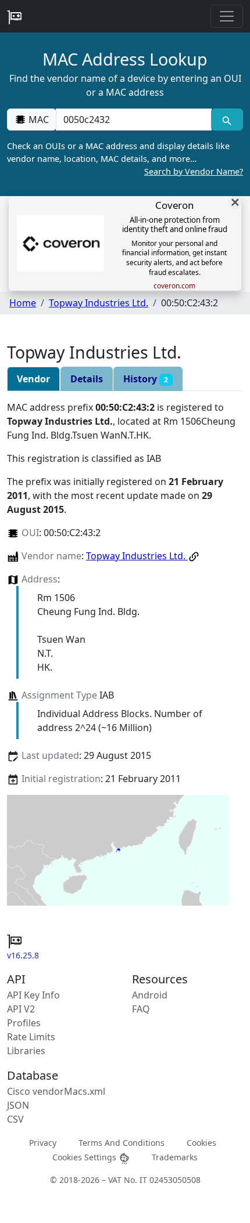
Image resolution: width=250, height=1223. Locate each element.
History (145, 378)
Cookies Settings (85, 1157)
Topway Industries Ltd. (98, 302)
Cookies (201, 1142)
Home (22, 302)
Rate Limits (31, 1036)
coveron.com (174, 286)
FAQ (141, 1009)
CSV (15, 1119)
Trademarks (175, 1157)
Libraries (26, 1050)
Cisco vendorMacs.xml (56, 1091)
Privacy (42, 1142)
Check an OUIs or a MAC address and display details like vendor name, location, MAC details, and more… (125, 158)
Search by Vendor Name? (193, 171)
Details (86, 378)
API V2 (21, 1009)
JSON (18, 1105)
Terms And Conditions (121, 1142)
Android (149, 995)
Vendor (33, 378)
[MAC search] (227, 119)
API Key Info (33, 995)
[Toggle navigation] (226, 16)
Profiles (24, 1022)
